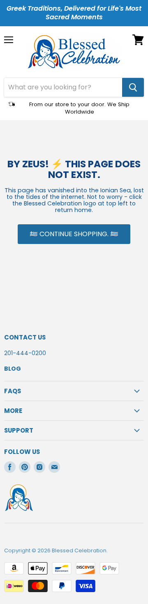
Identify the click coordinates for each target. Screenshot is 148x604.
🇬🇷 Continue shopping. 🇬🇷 (74, 234)
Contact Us (25, 337)
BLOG (12, 369)
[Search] (133, 87)
